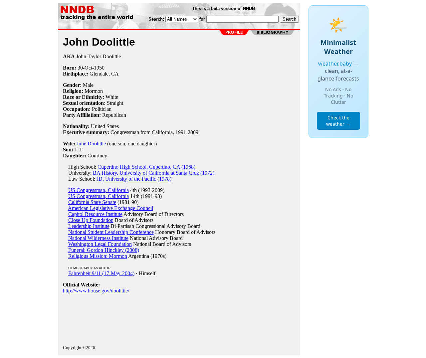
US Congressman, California (98, 190)
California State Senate (92, 202)
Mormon (94, 91)
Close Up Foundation (90, 220)
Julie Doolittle (91, 143)
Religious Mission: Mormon (97, 256)
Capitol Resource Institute (95, 214)
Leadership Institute (88, 226)
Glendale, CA (104, 74)
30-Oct (85, 68)
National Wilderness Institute (98, 238)
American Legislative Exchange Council (110, 208)
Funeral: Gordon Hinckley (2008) (103, 250)
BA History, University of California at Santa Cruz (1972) (153, 173)
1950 (99, 68)
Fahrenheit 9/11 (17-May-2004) (101, 273)
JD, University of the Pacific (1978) (134, 179)
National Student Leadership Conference (111, 232)
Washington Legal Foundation (100, 244)
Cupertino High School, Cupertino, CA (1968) (146, 167)
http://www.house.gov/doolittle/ (96, 290)
